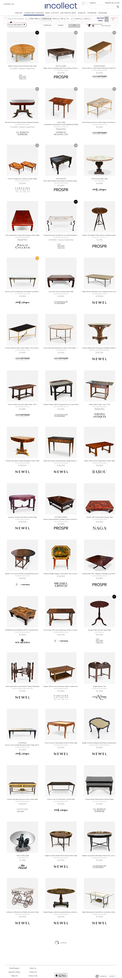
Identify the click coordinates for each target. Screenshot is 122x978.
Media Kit (14, 976)
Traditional (47, 25)
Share (20, 62)
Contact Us (9, 4)
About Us (33, 968)
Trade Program (14, 968)
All (74, 25)
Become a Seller (14, 972)
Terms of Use (33, 976)
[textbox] (103, 6)
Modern (61, 25)
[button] (83, 3)
